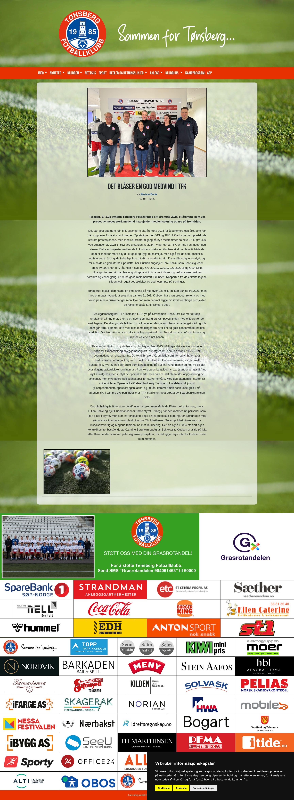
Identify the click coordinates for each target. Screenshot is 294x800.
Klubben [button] (73, 73)
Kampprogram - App (198, 73)
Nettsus (90, 73)
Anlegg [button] (154, 73)
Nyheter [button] (55, 73)
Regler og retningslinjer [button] (126, 73)
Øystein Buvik (149, 194)
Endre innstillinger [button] (203, 788)
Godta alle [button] (164, 788)
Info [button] (41, 73)
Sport (103, 73)
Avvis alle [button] (181, 788)
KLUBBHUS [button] (172, 73)
